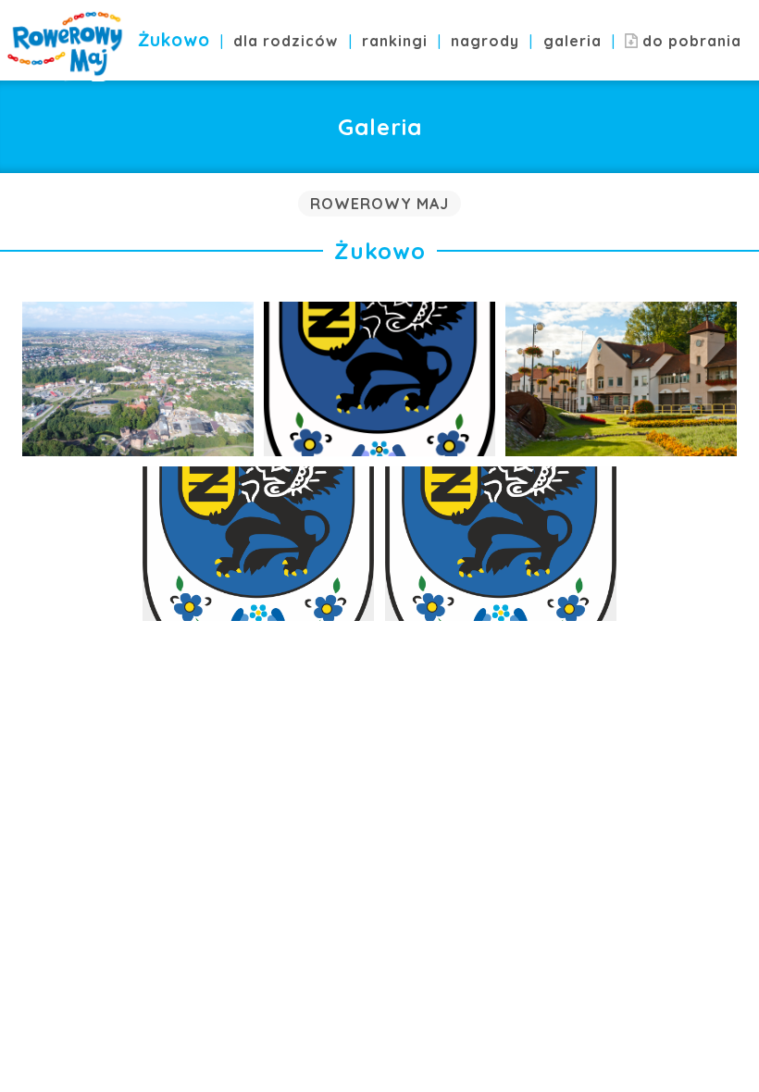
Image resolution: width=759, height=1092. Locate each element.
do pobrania (689, 40)
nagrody (485, 40)
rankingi (395, 40)
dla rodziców (285, 40)
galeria (572, 40)
